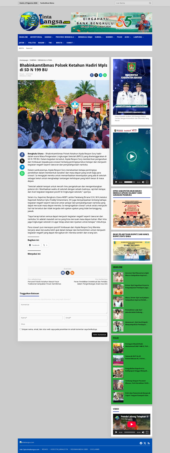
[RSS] (72, 273)
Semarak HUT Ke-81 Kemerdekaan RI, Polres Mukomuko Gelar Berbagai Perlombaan (136, 357)
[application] (131, 157)
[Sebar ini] (92, 75)
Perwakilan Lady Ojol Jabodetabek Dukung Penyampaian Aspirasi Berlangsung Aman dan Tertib (137, 311)
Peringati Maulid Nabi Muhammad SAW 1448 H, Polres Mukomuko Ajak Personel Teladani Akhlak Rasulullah (137, 345)
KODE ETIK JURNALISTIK (59, 449)
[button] (150, 3)
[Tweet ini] (96, 75)
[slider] (129, 182)
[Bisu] (143, 182)
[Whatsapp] (105, 75)
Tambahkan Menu (47, 3)
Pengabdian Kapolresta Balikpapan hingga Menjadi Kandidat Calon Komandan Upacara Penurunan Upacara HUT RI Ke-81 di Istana (136, 370)
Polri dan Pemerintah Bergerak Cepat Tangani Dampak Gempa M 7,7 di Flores (137, 394)
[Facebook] (63, 273)
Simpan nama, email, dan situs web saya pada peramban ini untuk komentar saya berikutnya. (59, 329)
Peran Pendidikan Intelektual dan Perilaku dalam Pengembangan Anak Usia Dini (90, 281)
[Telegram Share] (100, 75)
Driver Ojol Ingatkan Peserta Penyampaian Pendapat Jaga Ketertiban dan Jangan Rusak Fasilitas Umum (137, 286)
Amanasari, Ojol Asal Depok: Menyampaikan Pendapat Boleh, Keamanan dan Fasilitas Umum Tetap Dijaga (137, 323)
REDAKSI (45, 449)
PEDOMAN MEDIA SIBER (79, 449)
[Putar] (116, 182)
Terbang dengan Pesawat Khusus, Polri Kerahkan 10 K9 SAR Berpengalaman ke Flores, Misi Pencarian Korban (137, 382)
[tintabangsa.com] (44, 20)
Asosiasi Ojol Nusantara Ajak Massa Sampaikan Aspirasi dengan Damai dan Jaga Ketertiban (137, 274)
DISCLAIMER (94, 449)
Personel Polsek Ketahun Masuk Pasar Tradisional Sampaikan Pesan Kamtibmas (44, 281)
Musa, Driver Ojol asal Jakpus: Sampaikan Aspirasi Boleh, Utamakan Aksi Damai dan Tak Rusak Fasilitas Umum (137, 299)
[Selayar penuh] (147, 182)
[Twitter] (68, 273)
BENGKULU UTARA (25, 76)
